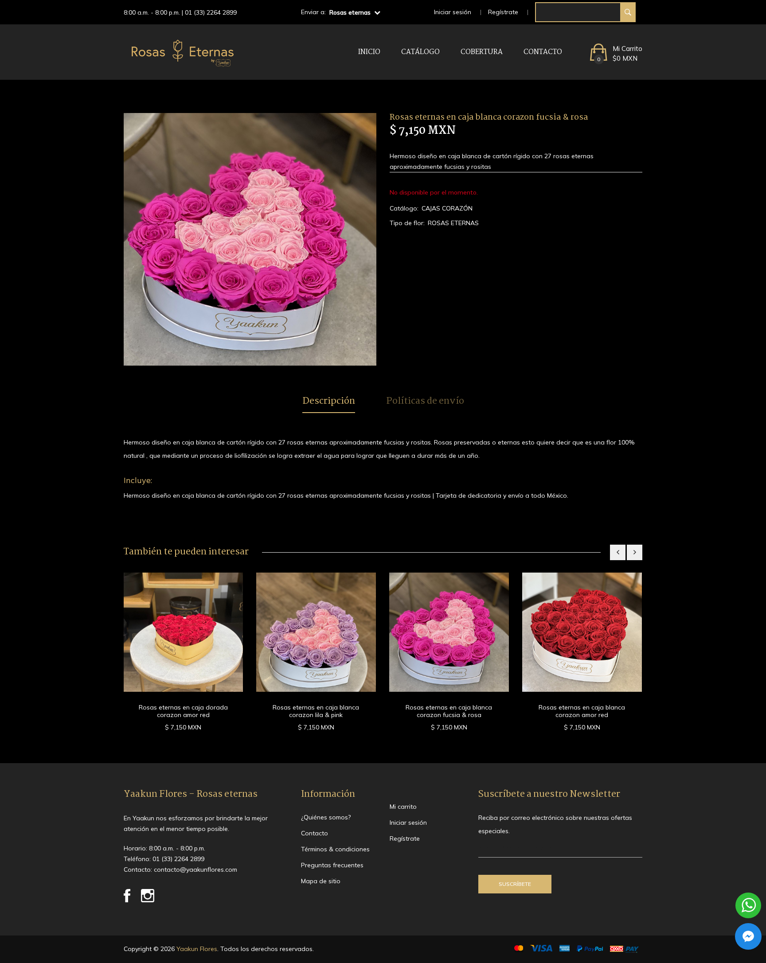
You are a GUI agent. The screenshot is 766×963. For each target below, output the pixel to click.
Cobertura (482, 52)
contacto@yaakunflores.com (195, 869)
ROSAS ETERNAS (453, 223)
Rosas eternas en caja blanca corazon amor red (582, 711)
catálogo (420, 52)
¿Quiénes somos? (326, 817)
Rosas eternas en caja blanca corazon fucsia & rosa (449, 711)
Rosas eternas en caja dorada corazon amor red (183, 711)
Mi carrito (403, 807)
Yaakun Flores (196, 949)
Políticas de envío (425, 401)
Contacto (543, 52)
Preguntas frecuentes (332, 865)
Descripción (328, 401)
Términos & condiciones (335, 849)
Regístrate (503, 12)
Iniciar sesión (452, 12)
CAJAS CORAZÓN (447, 208)
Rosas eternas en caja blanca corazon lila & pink (316, 711)
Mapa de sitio (320, 881)
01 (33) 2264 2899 (211, 12)
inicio (369, 52)
